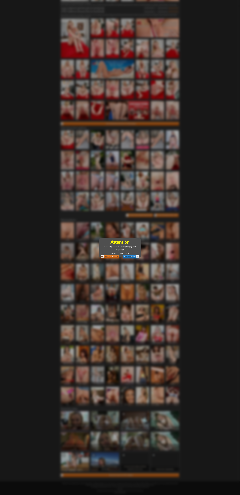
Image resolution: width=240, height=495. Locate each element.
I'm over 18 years (111, 257)
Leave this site (129, 257)
